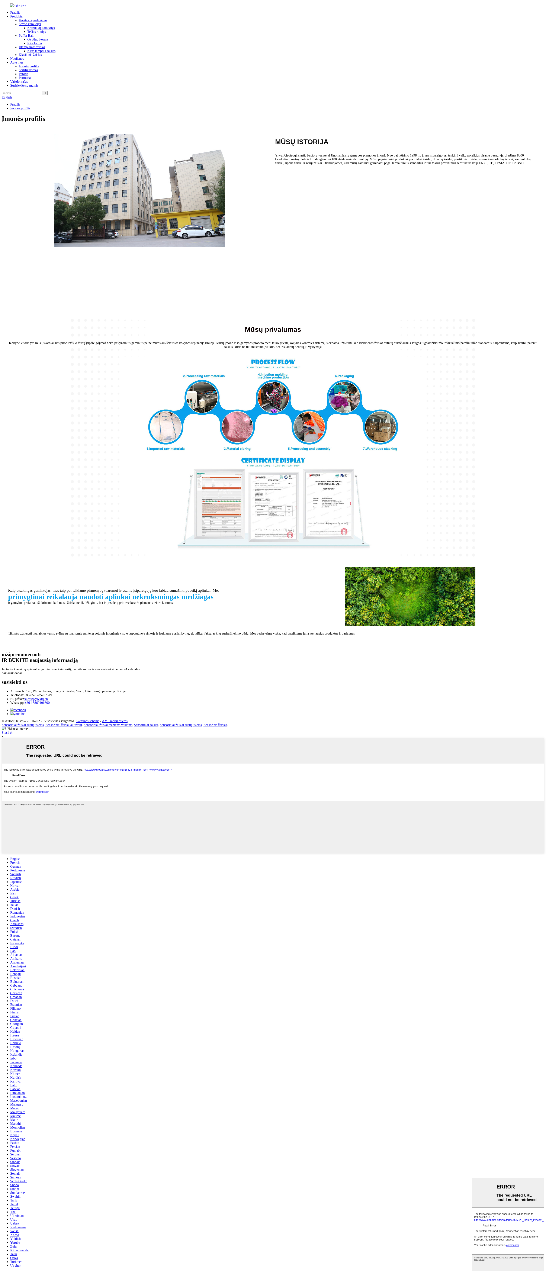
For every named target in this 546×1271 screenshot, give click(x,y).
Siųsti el (7, 732)
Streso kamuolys (30, 24)
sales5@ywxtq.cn (36, 699)
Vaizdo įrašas (19, 81)
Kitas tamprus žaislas (41, 51)
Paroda (23, 74)
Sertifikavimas (28, 70)
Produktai (16, 16)
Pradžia (15, 12)
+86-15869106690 (37, 702)
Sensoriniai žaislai (146, 725)
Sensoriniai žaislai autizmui (63, 725)
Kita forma (34, 43)
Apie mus (16, 62)
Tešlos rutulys (36, 31)
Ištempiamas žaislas (32, 47)
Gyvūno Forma (37, 39)
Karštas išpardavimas (33, 20)
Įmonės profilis (29, 66)
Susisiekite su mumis (24, 85)
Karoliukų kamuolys (41, 28)
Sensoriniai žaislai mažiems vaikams (108, 725)
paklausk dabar (12, 673)
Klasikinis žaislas (30, 55)
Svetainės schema (87, 721)
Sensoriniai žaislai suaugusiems (23, 725)
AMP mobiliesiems (115, 721)
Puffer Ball (26, 35)
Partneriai (25, 78)
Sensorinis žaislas (215, 725)
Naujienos (17, 58)
